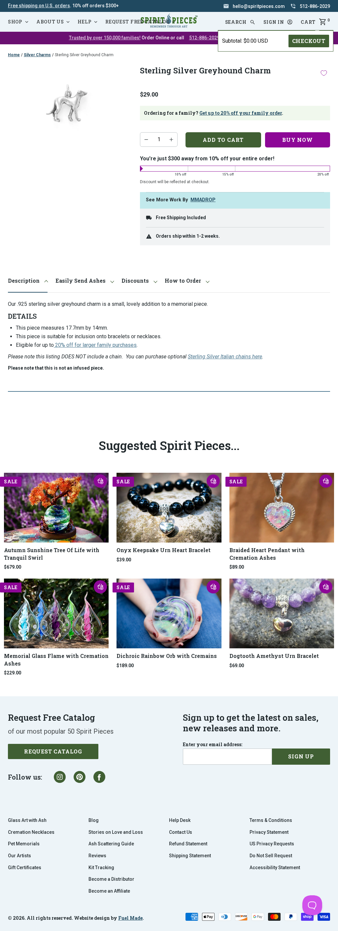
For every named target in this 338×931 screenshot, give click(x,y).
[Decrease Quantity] (146, 139)
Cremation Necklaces (31, 832)
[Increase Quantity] (171, 139)
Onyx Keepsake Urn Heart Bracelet (164, 549)
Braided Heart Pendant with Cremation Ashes (267, 553)
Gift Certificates (24, 867)
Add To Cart (223, 139)
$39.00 (124, 559)
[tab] (28, 281)
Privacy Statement (269, 832)
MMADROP (203, 200)
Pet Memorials (24, 843)
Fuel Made (130, 918)
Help (84, 22)
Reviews (97, 855)
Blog (93, 820)
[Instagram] (60, 777)
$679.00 (12, 567)
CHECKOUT (308, 40)
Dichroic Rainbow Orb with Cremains (167, 655)
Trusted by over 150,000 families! (105, 37)
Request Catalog (53, 751)
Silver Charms (37, 55)
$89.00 (236, 567)
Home (14, 55)
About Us (50, 22)
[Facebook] (99, 777)
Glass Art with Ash (27, 820)
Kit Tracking (101, 867)
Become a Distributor (111, 879)
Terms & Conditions (271, 820)
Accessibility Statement (275, 867)
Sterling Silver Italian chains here (225, 356)
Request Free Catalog (137, 22)
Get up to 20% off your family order (240, 113)
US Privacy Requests (272, 843)
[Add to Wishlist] (324, 72)
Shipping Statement (190, 855)
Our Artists (19, 855)
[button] (278, 22)
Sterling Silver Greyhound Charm (84, 55)
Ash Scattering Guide (111, 843)
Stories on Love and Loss (115, 832)
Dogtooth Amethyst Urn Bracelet (274, 655)
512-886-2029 (204, 37)
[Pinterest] (79, 777)
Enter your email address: (212, 745)
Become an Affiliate (109, 891)
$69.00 (236, 665)
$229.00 (12, 672)
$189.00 (125, 665)
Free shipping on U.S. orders (39, 5)
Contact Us (180, 832)
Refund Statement (188, 843)
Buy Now (297, 139)
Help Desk (179, 820)
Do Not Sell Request (271, 855)
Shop (15, 22)
